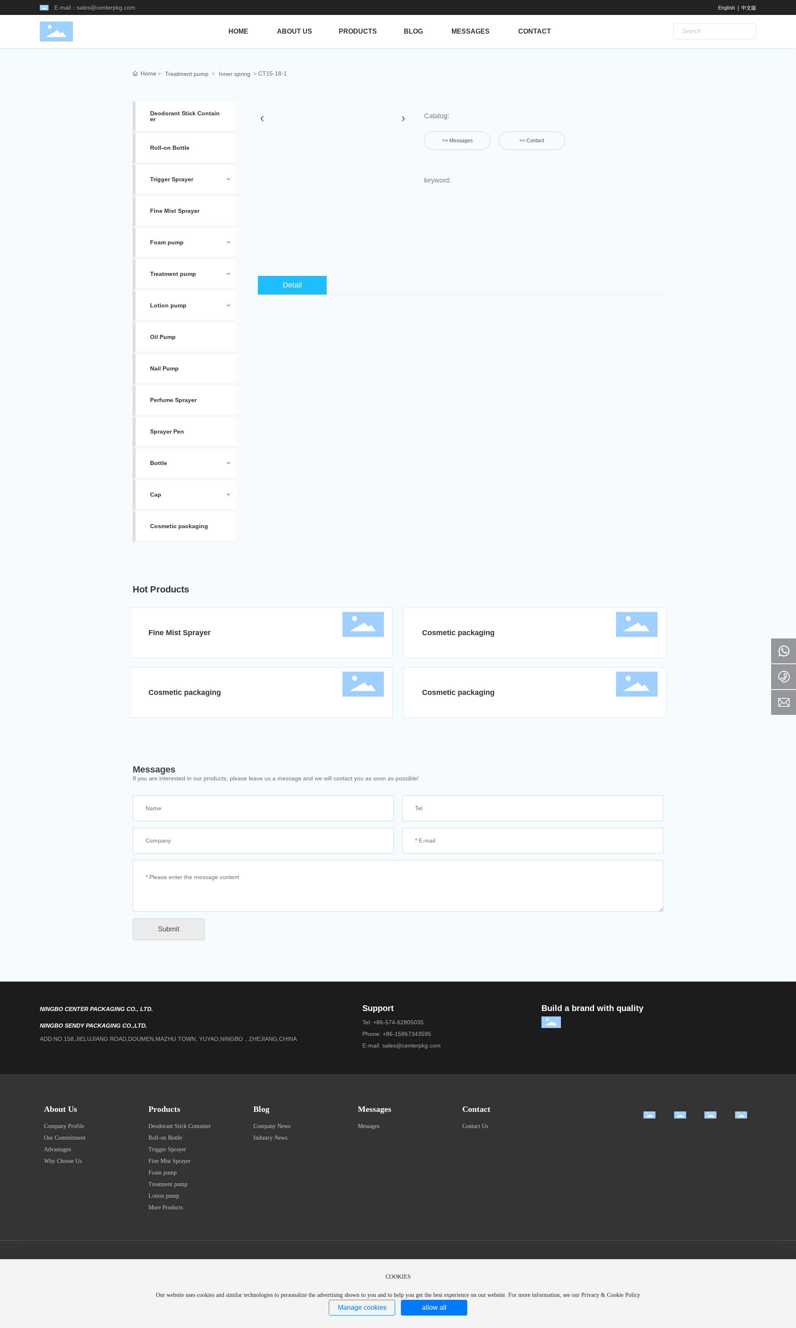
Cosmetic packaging (458, 633)
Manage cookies (362, 1307)
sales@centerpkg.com (106, 7)
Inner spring (234, 74)
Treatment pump (187, 74)
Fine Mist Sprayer (179, 633)
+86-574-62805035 (398, 1022)
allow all (434, 1307)
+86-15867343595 (407, 1034)
